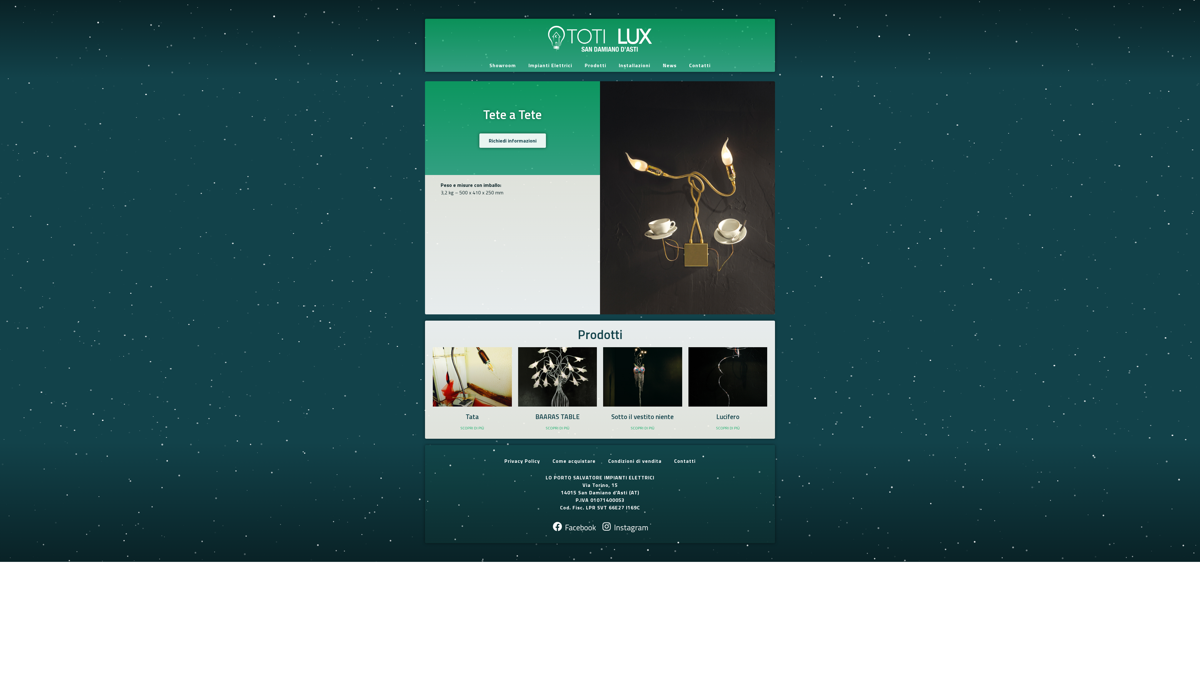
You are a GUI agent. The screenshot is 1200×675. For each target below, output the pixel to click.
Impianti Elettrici (550, 65)
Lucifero (727, 417)
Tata (472, 417)
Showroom (502, 65)
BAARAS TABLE (557, 417)
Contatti (700, 65)
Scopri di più (472, 428)
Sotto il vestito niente (642, 417)
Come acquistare (574, 461)
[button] (512, 140)
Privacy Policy (522, 461)
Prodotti (595, 65)
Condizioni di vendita (635, 461)
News (670, 65)
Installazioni (634, 65)
